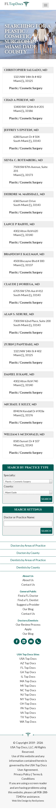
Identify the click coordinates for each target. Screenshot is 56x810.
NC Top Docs (28, 690)
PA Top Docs (28, 708)
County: (9, 486)
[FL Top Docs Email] (31, 641)
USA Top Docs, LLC (21, 747)
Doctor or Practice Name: (19, 517)
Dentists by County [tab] (28, 567)
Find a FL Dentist (28, 600)
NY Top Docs (28, 699)
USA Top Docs (28, 658)
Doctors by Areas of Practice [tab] (28, 545)
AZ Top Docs (28, 663)
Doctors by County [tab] (28, 553)
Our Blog (28, 609)
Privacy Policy (22, 774)
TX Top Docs (28, 717)
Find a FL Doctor (28, 595)
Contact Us (28, 584)
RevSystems (38, 800)
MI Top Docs (28, 685)
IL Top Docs (28, 676)
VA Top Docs (28, 712)
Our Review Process (28, 624)
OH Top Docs (28, 703)
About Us (28, 580)
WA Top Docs (28, 721)
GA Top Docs (28, 672)
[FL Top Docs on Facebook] (17, 641)
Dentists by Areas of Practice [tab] (28, 560)
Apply (28, 629)
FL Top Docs (28, 667)
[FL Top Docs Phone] (38, 641)
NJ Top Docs (28, 694)
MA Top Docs (28, 681)
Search (46, 498)
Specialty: (10, 475)
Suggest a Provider (28, 604)
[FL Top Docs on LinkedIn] (24, 641)
